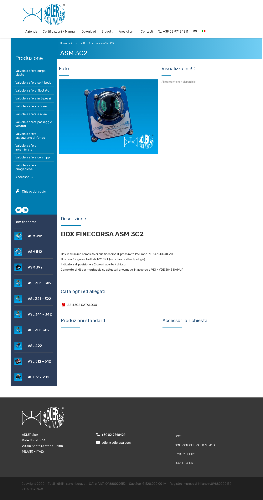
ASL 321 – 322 (39, 299)
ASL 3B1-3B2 (38, 330)
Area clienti (127, 31)
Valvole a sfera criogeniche (26, 167)
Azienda (31, 31)
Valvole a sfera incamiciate (26, 147)
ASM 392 (35, 267)
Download (89, 31)
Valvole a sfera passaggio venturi (33, 124)
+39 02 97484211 (175, 31)
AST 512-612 (38, 377)
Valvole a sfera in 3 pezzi (33, 98)
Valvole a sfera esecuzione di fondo (30, 136)
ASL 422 (35, 346)
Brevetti (107, 31)
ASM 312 (35, 236)
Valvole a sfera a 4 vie (31, 114)
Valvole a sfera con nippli (33, 157)
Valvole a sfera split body (33, 82)
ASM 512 (35, 252)
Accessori (22, 177)
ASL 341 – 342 (40, 314)
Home (63, 43)
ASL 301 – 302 (39, 283)
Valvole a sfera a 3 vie (31, 106)
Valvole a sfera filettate (32, 90)
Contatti (147, 31)
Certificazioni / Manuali (59, 31)
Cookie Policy (183, 463)
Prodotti (75, 43)
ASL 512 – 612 (39, 361)
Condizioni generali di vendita (194, 445)
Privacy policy (184, 454)
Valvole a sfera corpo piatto (30, 73)
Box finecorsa (91, 43)
